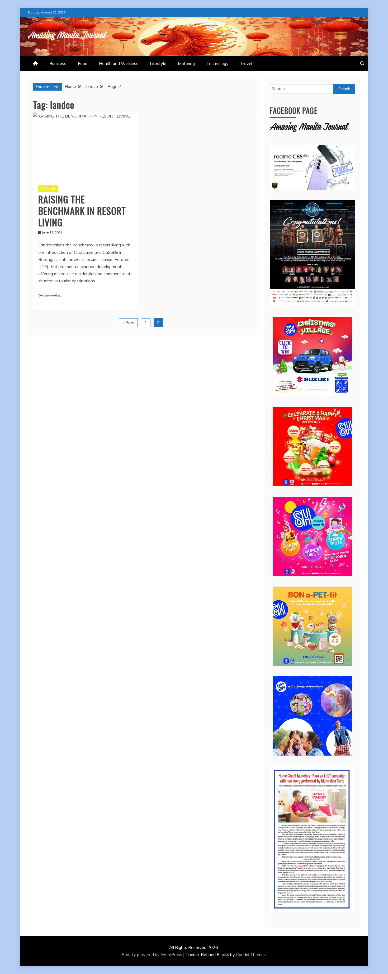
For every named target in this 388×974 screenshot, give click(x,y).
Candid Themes (251, 954)
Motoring (186, 63)
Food (82, 63)
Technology (217, 63)
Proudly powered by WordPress (152, 954)
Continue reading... (50, 295)
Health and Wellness (118, 63)
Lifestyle (158, 63)
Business (57, 63)
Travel (246, 63)
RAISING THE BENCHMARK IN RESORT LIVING (82, 210)
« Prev (128, 322)
